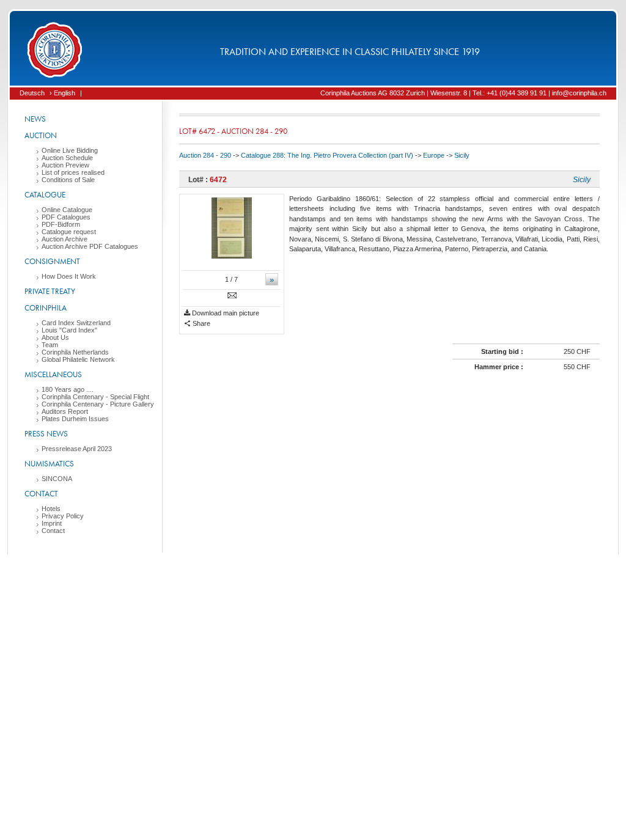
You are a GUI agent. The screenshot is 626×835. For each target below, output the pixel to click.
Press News (46, 434)
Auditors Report (65, 411)
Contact (41, 493)
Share (200, 323)
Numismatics (49, 463)
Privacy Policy (63, 516)
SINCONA (57, 478)
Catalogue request (69, 231)
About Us (55, 337)
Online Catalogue (67, 209)
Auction (40, 135)
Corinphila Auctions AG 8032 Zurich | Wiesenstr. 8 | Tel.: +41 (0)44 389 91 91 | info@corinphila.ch (463, 93)
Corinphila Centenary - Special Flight (95, 396)
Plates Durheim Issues (75, 418)
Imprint (52, 523)
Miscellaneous (53, 374)
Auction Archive (64, 239)
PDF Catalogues (66, 217)
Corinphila (45, 308)
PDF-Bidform (61, 224)
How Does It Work (69, 276)
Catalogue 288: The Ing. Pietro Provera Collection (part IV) (327, 155)
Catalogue (44, 194)
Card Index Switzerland (76, 322)
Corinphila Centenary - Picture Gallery (98, 404)
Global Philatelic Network (78, 359)
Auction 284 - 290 (205, 155)
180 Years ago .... (68, 389)
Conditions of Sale (68, 179)
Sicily (462, 155)
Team (50, 344)
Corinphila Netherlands (75, 352)
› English (62, 93)
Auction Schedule (67, 157)
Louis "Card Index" (69, 330)
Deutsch (32, 93)
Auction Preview (65, 165)
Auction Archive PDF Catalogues (90, 246)
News (35, 119)
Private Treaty (49, 291)
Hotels (51, 508)
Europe (433, 155)
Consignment (52, 261)
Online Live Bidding (70, 150)
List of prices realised (73, 172)
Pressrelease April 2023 (77, 448)
